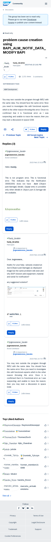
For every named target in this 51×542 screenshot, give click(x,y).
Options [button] (45, 58)
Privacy (13, 516)
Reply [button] (43, 129)
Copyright (13, 522)
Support (38, 529)
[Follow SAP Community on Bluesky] (23, 508)
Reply (9, 229)
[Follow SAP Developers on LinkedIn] (32, 508)
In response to (22, 249)
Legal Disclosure (38, 522)
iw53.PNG (14, 314)
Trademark (12, 529)
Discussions (9, 10)
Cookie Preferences (13, 536)
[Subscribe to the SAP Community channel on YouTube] (28, 508)
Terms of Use (38, 516)
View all (5, 496)
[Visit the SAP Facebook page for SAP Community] (19, 508)
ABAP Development (10, 89)
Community (18, 4)
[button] (5, 77)
